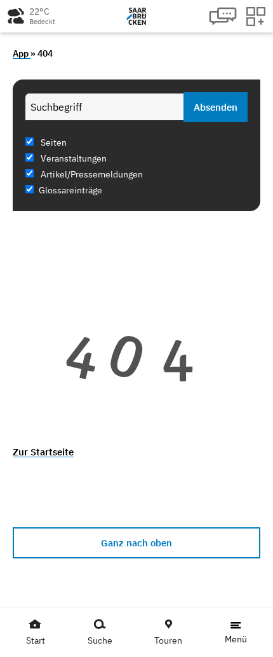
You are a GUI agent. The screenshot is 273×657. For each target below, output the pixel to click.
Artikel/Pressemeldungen (91, 174)
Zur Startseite (43, 452)
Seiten (53, 142)
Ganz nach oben (136, 543)
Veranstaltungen (73, 158)
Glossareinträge (70, 190)
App (21, 53)
